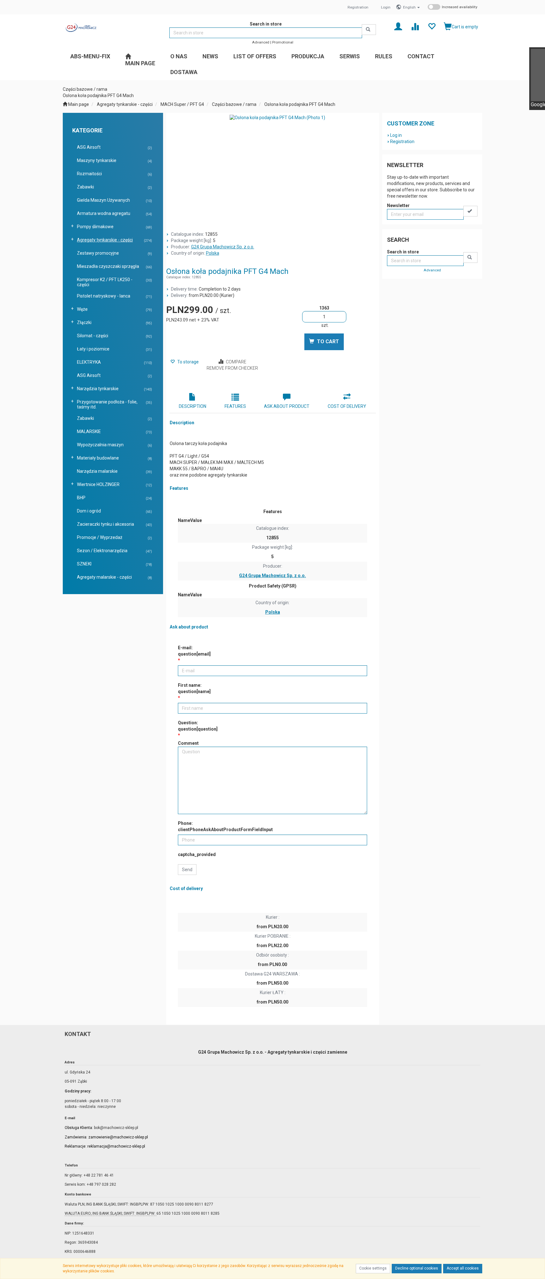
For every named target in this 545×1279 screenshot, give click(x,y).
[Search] (369, 29)
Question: (198, 726)
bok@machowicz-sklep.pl (116, 1128)
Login (385, 7)
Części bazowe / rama (234, 104)
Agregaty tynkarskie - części (125, 104)
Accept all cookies (463, 1268)
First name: (194, 688)
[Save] (470, 211)
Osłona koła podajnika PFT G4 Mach (299, 104)
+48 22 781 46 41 (99, 1175)
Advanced (260, 42)
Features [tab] (235, 406)
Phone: (225, 826)
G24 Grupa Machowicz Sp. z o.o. (222, 246)
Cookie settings (373, 1268)
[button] (411, 7)
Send (187, 869)
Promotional (282, 42)
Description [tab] (192, 406)
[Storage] (432, 26)
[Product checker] (415, 26)
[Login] (398, 26)
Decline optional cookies (416, 1268)
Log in (396, 135)
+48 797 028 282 (101, 1184)
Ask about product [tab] (286, 406)
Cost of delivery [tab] (347, 406)
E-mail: (194, 651)
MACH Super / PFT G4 (182, 104)
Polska (212, 253)
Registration (358, 7)
